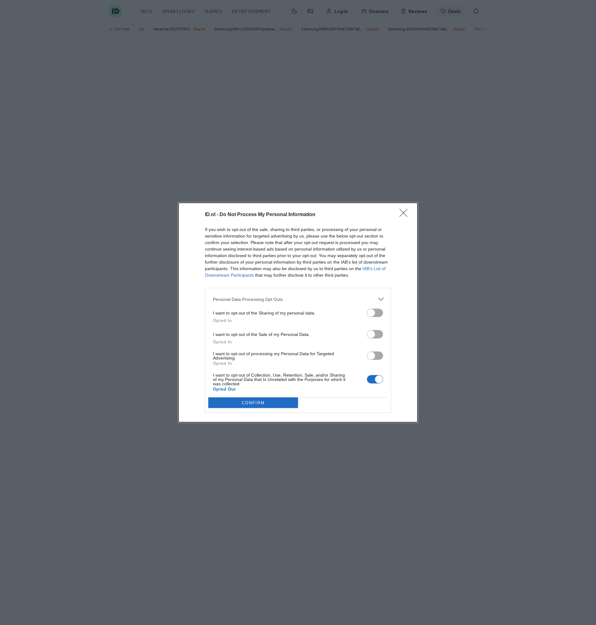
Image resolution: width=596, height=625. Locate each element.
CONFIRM (253, 403)
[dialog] (298, 312)
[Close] (405, 215)
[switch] (375, 313)
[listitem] (298, 299)
